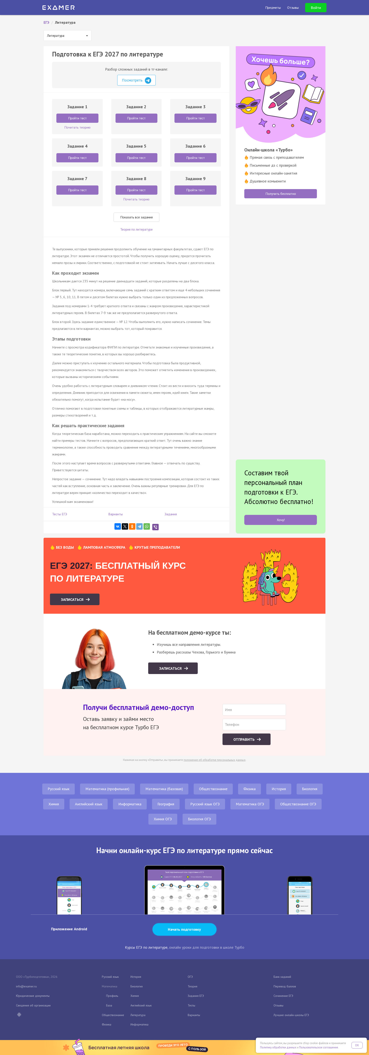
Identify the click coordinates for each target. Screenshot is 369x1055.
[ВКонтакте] (117, 526)
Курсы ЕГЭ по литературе (146, 947)
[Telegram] (139, 526)
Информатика (129, 804)
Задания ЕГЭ (196, 996)
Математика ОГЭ (250, 804)
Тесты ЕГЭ (59, 514)
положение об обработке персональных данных (215, 760)
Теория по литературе (136, 229)
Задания (171, 514)
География (165, 804)
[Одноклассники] (132, 526)
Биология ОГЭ (199, 818)
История (279, 788)
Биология (309, 788)
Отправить (244, 739)
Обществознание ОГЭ (298, 804)
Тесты (191, 1005)
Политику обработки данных (278, 1047)
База (109, 1005)
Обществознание (213, 788)
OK (357, 1045)
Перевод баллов (285, 986)
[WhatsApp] (147, 526)
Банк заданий (282, 977)
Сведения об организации (33, 1005)
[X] (125, 526)
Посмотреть (133, 80)
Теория (192, 986)
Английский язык (88, 804)
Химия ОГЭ (163, 818)
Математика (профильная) (107, 788)
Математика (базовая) (164, 788)
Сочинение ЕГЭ (283, 996)
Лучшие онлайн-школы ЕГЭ (291, 1015)
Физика (249, 788)
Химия (53, 804)
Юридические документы (33, 996)
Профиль (112, 996)
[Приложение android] (19, 1015)
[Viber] (155, 527)
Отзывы (278, 1005)
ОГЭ (190, 977)
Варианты (115, 514)
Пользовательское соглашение (318, 1047)
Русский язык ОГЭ (205, 804)
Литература (137, 1015)
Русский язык (58, 788)
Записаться (73, 599)
